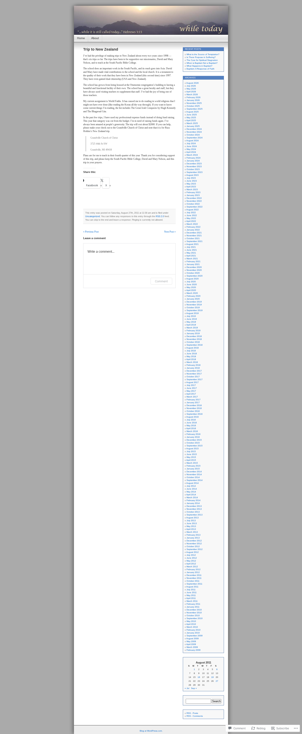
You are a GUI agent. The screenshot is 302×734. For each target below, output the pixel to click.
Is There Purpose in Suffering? (201, 57)
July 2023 (191, 178)
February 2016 (194, 434)
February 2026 (194, 97)
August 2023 (192, 175)
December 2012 (194, 541)
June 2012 (192, 558)
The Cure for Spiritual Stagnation (202, 60)
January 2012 (193, 572)
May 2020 (191, 287)
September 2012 (195, 549)
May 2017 (191, 391)
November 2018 (194, 339)
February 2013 (194, 535)
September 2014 (195, 480)
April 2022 (191, 221)
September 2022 (195, 207)
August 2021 (192, 244)
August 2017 (192, 382)
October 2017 (193, 376)
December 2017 (194, 371)
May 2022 (191, 218)
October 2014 (193, 477)
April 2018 (191, 359)
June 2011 (192, 592)
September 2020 (195, 276)
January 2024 (193, 161)
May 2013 (191, 526)
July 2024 (191, 143)
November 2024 (194, 132)
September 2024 (195, 138)
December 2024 (194, 129)
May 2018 (191, 356)
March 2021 (192, 258)
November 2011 (194, 578)
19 (212, 677)
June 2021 (192, 250)
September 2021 (195, 241)
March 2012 (192, 566)
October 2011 (193, 581)
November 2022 (194, 201)
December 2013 (194, 506)
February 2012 (194, 569)
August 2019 (192, 313)
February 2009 (194, 650)
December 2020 (194, 267)
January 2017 (193, 402)
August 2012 (192, 552)
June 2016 (192, 422)
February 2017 (194, 399)
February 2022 (194, 227)
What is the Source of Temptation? (203, 54)
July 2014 (191, 486)
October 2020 (193, 273)
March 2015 (192, 463)
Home (81, 38)
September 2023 (195, 172)
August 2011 (192, 587)
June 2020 (192, 284)
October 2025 (193, 106)
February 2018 (194, 365)
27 (217, 681)
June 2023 (192, 181)
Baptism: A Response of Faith (200, 69)
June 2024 (192, 146)
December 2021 (194, 233)
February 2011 (193, 604)
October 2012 (193, 546)
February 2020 (194, 296)
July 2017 (191, 385)
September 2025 (195, 109)
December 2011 (194, 575)
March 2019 (192, 327)
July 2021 (191, 247)
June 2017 (192, 388)
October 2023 (193, 169)
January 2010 (193, 633)
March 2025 (192, 123)
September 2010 (195, 618)
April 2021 (191, 256)
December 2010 (194, 610)
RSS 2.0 (160, 216)
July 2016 (191, 420)
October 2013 (193, 512)
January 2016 (193, 437)
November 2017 (194, 374)
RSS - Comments (195, 716)
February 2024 (194, 158)
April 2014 (191, 494)
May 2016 (191, 425)
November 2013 (194, 509)
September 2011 (194, 584)
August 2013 (192, 517)
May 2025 (191, 117)
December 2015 (194, 440)
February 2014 (194, 500)
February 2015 (194, 466)
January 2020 (193, 299)
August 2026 (192, 83)
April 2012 (191, 564)
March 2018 (192, 362)
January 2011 (193, 607)
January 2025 (193, 126)
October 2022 (193, 204)
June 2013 (192, 523)
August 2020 (192, 279)
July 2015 (191, 451)
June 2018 (192, 353)
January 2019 (193, 333)
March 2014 (192, 497)
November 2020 (194, 270)
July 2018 (191, 351)
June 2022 (192, 215)
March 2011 (192, 601)
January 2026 (193, 100)
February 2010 (194, 630)
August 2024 (192, 140)
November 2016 (194, 408)
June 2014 (192, 489)
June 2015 (192, 454)
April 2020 (191, 290)
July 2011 (191, 589)
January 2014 (193, 503)
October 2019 (193, 307)
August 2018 (192, 348)
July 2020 (191, 281)
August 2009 (192, 638)
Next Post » (170, 231)
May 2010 (191, 621)
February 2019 (194, 330)
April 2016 (191, 428)
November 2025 (194, 103)
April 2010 (191, 624)
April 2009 (191, 644)
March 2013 (192, 532)
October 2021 (193, 238)
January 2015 (193, 469)
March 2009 (192, 647)
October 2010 (193, 615)
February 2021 (194, 261)
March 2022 (192, 224)
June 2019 (192, 319)
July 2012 (191, 555)
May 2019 (191, 322)
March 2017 (192, 397)
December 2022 (194, 198)
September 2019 (195, 310)
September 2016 (195, 414)
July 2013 (191, 520)
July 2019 (191, 316)
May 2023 (191, 184)
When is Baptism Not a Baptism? (202, 63)
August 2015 (192, 448)
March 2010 (192, 627)
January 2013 (193, 538)
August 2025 (192, 112)
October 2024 (193, 135)
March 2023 (192, 189)
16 (199, 677)
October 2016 (193, 411)
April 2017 (191, 394)
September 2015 (195, 446)
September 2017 (195, 379)
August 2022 (192, 209)
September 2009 (195, 635)
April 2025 (191, 120)
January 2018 (193, 368)
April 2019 (191, 325)
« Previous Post (91, 231)
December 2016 (194, 405)
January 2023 (193, 195)
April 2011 (191, 598)
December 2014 (194, 471)
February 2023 (194, 192)
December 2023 (194, 163)
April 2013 (191, 529)
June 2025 (192, 114)
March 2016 (192, 431)
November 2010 (194, 612)
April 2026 (191, 91)
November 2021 (194, 235)
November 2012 (194, 543)
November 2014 (194, 474)
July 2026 (191, 86)
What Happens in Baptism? (199, 66)
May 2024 (191, 149)
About (95, 38)
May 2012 (191, 561)
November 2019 (194, 304)
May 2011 (191, 595)
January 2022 (193, 230)
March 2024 (192, 155)
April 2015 (191, 460)
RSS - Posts (192, 713)
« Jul (187, 688)
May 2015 (191, 457)
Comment (161, 281)
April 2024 (191, 152)
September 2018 (195, 345)
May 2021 (191, 253)
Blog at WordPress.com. (151, 731)
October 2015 (193, 443)
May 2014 (191, 492)
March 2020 (192, 293)
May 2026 (191, 89)
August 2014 (192, 483)
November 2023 (194, 166)
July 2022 (191, 212)
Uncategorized (92, 216)
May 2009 (191, 641)
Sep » (194, 688)
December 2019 (194, 302)
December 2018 (194, 336)
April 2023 (191, 186)
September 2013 (195, 515)
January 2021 (193, 264)
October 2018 (193, 342)
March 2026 (192, 94)
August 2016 (192, 417)
